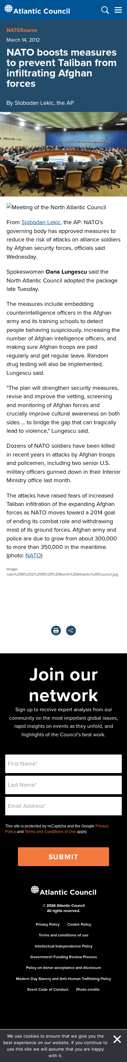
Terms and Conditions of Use (50, 831)
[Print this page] (56, 630)
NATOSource (22, 30)
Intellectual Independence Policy (63, 946)
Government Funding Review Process (63, 957)
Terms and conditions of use (64, 935)
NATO (33, 555)
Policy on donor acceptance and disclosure (63, 967)
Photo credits (88, 989)
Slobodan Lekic (41, 222)
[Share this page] (71, 630)
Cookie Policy (79, 924)
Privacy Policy (48, 924)
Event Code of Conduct (47, 989)
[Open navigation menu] (118, 10)
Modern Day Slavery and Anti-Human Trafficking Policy (63, 978)
